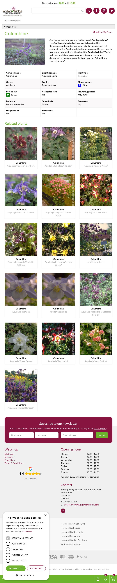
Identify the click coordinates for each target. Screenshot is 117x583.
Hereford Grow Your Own (73, 523)
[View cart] (113, 579)
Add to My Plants (104, 32)
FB (96, 11)
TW (112, 11)
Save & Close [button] (16, 568)
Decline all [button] (36, 568)
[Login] (98, 579)
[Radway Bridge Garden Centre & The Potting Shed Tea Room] (12, 11)
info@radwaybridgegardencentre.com (81, 504)
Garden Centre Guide (70, 569)
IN (104, 11)
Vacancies (9, 457)
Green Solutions (53, 569)
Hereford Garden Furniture (74, 540)
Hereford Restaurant (70, 536)
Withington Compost (71, 544)
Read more (27, 531)
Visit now (9, 454)
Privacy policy (86, 569)
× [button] (45, 515)
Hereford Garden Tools (72, 532)
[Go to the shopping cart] (113, 579)
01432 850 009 (89, 11)
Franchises (10, 460)
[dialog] (26, 546)
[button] (26, 575)
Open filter (11, 26)
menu (9, 579)
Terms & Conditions (14, 463)
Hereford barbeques (70, 527)
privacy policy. (100, 428)
